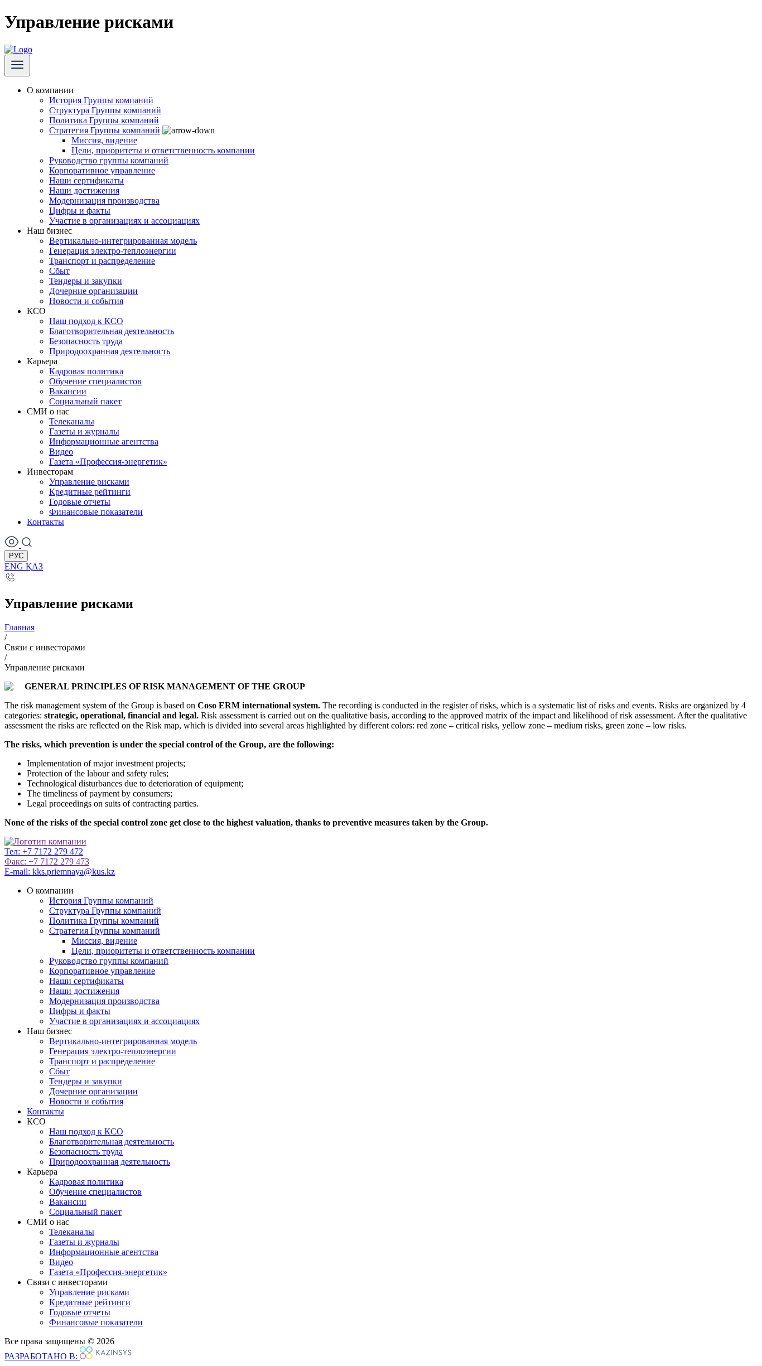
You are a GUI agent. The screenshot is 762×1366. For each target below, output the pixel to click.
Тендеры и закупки (85, 281)
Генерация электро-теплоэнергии (112, 250)
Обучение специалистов (95, 381)
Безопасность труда (86, 341)
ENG (15, 566)
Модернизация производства (104, 200)
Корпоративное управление (102, 170)
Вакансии (67, 391)
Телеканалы (71, 421)
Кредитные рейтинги (90, 491)
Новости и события (86, 301)
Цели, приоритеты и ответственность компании (163, 150)
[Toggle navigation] (17, 65)
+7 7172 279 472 (43, 851)
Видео (61, 451)
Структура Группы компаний (105, 110)
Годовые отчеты (79, 501)
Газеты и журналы (84, 431)
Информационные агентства (103, 441)
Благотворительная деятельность (111, 331)
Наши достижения (84, 190)
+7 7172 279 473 (46, 861)
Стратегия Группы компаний (104, 130)
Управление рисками (89, 481)
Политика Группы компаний (104, 120)
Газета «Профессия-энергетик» (108, 461)
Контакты (45, 522)
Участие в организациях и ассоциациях (124, 220)
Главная (19, 627)
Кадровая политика (86, 371)
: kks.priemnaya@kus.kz (59, 871)
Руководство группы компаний (108, 160)
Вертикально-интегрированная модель (123, 240)
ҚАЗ (34, 566)
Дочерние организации (93, 291)
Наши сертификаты (86, 180)
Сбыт (59, 271)
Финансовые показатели (96, 512)
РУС (16, 556)
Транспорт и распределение (102, 261)
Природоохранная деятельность (109, 351)
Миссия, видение (104, 140)
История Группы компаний (101, 100)
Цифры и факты (79, 210)
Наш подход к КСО (86, 321)
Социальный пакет (85, 401)
